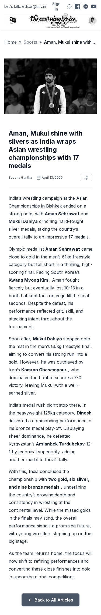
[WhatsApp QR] (69, 6)
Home (10, 42)
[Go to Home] (54, 20)
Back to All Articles (53, 600)
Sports (30, 42)
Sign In (56, 6)
